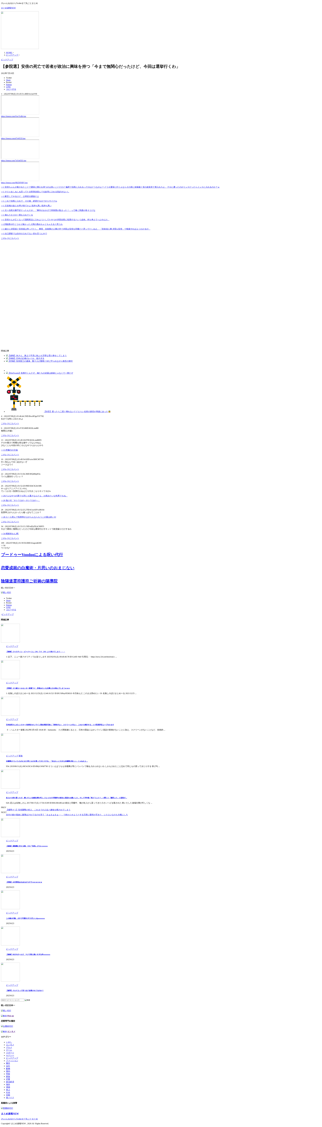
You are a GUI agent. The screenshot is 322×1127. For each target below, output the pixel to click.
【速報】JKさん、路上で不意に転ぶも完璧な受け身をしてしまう (37, 355)
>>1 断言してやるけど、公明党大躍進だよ (20, 196)
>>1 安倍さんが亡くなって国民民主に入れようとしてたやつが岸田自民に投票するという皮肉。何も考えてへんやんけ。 (55, 220)
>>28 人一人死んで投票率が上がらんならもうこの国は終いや (28, 517)
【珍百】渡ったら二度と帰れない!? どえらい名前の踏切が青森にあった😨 (77, 411)
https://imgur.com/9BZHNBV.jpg (14, 183)
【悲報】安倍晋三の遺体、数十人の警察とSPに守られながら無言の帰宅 (40, 361)
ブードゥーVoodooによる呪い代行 (32, 554)
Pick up (10, 1016)
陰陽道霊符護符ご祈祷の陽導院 (29, 581)
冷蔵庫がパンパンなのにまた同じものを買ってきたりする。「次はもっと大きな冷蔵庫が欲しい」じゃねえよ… (47, 761)
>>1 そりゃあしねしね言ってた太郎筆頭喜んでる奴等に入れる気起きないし (35, 192)
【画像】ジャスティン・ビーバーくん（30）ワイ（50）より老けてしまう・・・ (35, 652)
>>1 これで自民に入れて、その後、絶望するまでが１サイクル (29, 201)
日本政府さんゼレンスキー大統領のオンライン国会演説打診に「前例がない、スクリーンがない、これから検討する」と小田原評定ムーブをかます (60, 725)
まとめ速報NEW (8, 8)
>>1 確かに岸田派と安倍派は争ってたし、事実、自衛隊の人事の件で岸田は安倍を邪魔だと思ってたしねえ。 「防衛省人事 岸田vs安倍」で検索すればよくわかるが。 (75, 229)
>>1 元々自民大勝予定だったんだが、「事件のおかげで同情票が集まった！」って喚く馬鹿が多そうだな (48, 210)
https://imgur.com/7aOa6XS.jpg (13, 160)
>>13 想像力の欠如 (9, 450)
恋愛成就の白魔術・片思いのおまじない (37, 568)
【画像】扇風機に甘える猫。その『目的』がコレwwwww (27, 846)
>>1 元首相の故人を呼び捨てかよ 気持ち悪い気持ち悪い (26, 206)
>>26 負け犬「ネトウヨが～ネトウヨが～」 (20, 500)
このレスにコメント (10, 238)
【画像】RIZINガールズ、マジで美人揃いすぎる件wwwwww (28, 954)
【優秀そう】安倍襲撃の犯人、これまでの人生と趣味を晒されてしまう (38, 810)
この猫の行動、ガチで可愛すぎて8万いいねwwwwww (25, 918)
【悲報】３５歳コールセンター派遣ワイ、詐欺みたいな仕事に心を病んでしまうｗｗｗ (38, 688)
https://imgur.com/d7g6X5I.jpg (13, 138)
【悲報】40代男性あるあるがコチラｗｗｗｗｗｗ (24, 882)
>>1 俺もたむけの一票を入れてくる (17, 215)
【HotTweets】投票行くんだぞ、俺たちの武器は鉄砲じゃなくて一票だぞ (40, 373)
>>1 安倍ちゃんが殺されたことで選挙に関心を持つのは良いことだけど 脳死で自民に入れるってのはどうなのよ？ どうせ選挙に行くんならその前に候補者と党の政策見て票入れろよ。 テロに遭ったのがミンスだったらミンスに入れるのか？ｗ (110, 187)
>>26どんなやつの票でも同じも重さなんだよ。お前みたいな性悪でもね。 (34, 496)
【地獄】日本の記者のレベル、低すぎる (26, 358)
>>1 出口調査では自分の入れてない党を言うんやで (24, 234)
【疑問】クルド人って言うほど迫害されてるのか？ (25, 990)
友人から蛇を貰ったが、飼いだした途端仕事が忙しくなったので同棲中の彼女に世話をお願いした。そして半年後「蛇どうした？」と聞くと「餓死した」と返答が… (66, 798)
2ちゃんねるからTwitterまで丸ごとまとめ (19, 1119)
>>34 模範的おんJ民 (10, 534)
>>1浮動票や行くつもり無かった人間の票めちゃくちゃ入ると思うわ (32, 224)
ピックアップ (8, 614)
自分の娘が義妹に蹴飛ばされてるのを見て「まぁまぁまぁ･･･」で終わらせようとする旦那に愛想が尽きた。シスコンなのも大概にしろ (67, 815)
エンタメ (11, 1031)
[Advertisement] (22, 272)
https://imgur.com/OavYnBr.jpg (13, 116)
